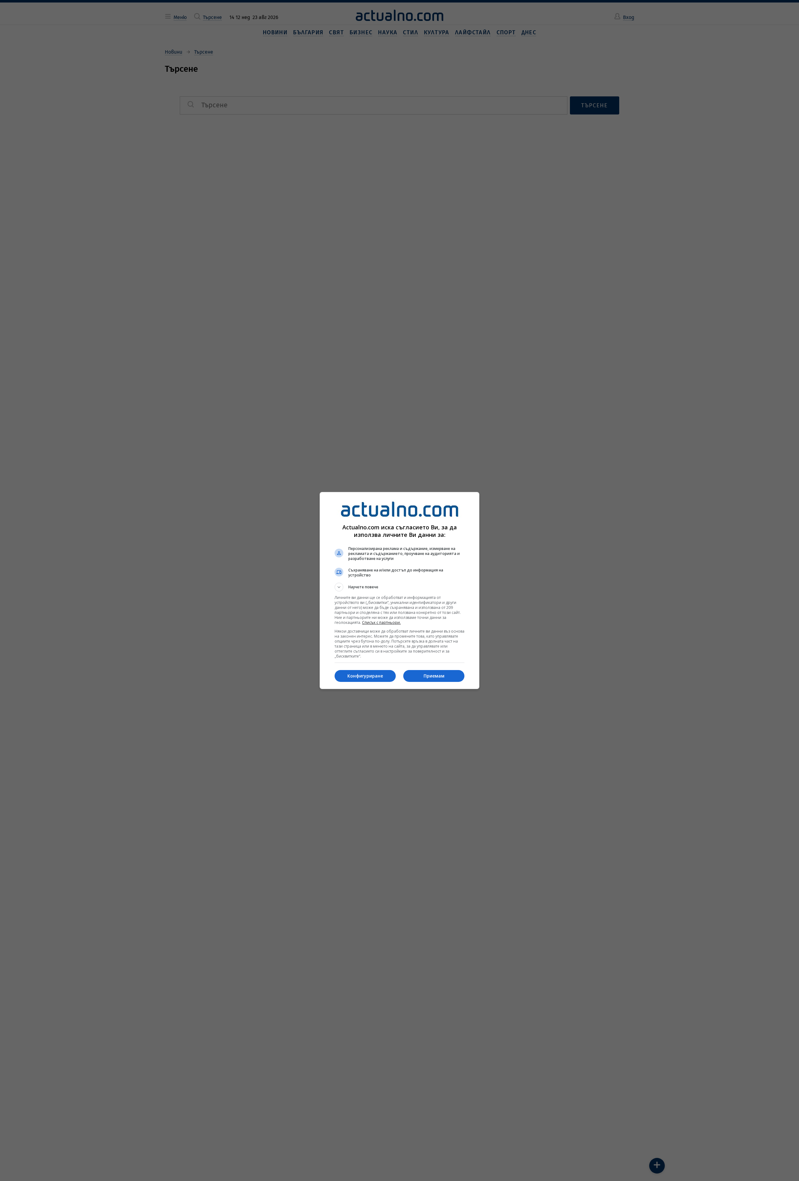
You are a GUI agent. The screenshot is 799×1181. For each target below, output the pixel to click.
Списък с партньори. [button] (381, 622)
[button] (399, 587)
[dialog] (399, 590)
